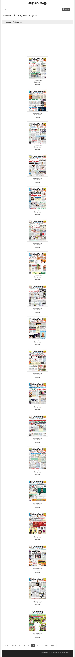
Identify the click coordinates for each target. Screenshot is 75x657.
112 (33, 645)
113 (37, 645)
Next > (47, 645)
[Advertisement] (37, 40)
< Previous (13, 645)
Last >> (53, 645)
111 (28, 645)
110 (24, 645)
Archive (67, 9)
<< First (6, 645)
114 (42, 645)
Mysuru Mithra (37, 81)
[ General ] (37, 84)
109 (19, 645)
